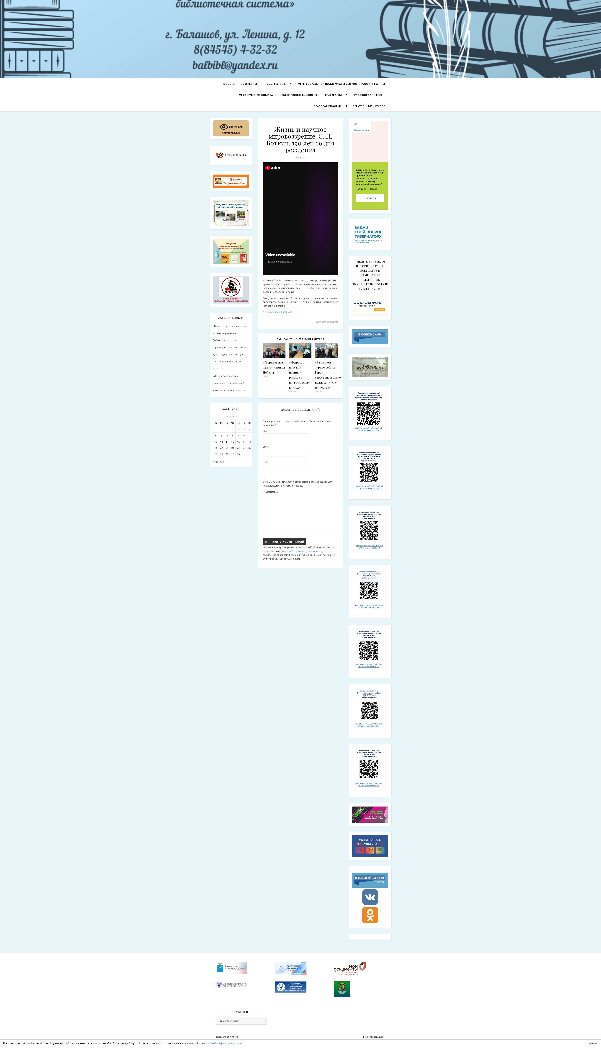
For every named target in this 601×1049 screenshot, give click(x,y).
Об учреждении (277, 83)
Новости (228, 83)
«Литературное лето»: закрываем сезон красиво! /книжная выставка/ (228, 383)
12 (215, 441)
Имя (266, 431)
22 (232, 447)
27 (221, 454)
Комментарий (270, 491)
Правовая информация (330, 106)
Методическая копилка (256, 94)
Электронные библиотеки (301, 94)
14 (227, 441)
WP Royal (234, 1036)
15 (232, 441)
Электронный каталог (369, 106)
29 (232, 454)
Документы (248, 83)
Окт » (223, 461)
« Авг (215, 461)
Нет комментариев (327, 321)
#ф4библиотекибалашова (277, 311)
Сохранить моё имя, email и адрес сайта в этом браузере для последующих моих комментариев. (297, 483)
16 (238, 441)
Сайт (265, 462)
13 (221, 441)
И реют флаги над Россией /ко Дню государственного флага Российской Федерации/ (230, 354)
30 (238, 454)
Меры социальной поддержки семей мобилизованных (338, 83)
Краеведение (334, 94)
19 (215, 447)
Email (266, 446)
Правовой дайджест (368, 94)
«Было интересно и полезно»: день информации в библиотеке (230, 333)
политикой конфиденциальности (299, 551)
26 (215, 454)
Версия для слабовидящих (232, 129)
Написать (370, 198)
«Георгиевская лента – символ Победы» (274, 367)
